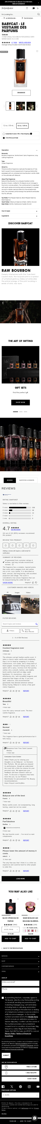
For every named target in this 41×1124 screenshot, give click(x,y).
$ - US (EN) (6, 1095)
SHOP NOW (20, 402)
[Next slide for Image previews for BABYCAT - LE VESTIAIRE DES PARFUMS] (36, 106)
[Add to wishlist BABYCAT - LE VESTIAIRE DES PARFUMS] (37, 51)
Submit (6, 1055)
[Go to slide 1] (15, 411)
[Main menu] (38, 8)
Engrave (21, 93)
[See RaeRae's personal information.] (10, 824)
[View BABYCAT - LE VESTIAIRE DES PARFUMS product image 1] (10, 106)
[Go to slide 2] (21, 411)
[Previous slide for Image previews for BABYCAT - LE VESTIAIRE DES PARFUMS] (5, 106)
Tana (4, 704)
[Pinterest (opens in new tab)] (20, 1086)
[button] (5, 545)
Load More (20, 879)
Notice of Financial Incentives (14, 1049)
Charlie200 (6, 730)
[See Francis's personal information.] (9, 798)
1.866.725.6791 (31, 1073)
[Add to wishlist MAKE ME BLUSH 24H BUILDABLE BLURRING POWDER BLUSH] (38, 899)
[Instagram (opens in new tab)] (29, 1086)
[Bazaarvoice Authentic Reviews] (7, 495)
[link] (33, 8)
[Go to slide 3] (25, 411)
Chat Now (32, 1079)
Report (26, 691)
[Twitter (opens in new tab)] (11, 1086)
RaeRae (5, 824)
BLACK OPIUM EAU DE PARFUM (10, 919)
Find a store (32, 1067)
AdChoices (24, 1108)
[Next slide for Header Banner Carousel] (38, 2)
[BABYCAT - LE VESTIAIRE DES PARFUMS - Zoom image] (20, 68)
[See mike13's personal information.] (9, 856)
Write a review (25, 42)
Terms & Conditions (21, 1043)
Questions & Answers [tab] (26, 480)
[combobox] (20, 14)
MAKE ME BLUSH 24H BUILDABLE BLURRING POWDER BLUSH (30, 920)
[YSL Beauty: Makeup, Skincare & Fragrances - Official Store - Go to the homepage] (7, 8)
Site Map (4, 1113)
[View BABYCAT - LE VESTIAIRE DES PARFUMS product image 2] (20, 106)
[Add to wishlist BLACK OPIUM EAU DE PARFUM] (18, 899)
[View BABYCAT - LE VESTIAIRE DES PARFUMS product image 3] (31, 106)
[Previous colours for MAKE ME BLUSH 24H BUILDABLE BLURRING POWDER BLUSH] (24, 930)
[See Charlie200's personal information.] (11, 730)
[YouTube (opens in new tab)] (38, 1086)
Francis (5, 798)
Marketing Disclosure (26, 1045)
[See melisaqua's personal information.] (11, 651)
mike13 (5, 856)
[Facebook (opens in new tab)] (3, 1086)
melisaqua (6, 651)
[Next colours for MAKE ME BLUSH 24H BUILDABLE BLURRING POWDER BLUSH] (37, 930)
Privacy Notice (33, 1047)
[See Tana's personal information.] (8, 704)
